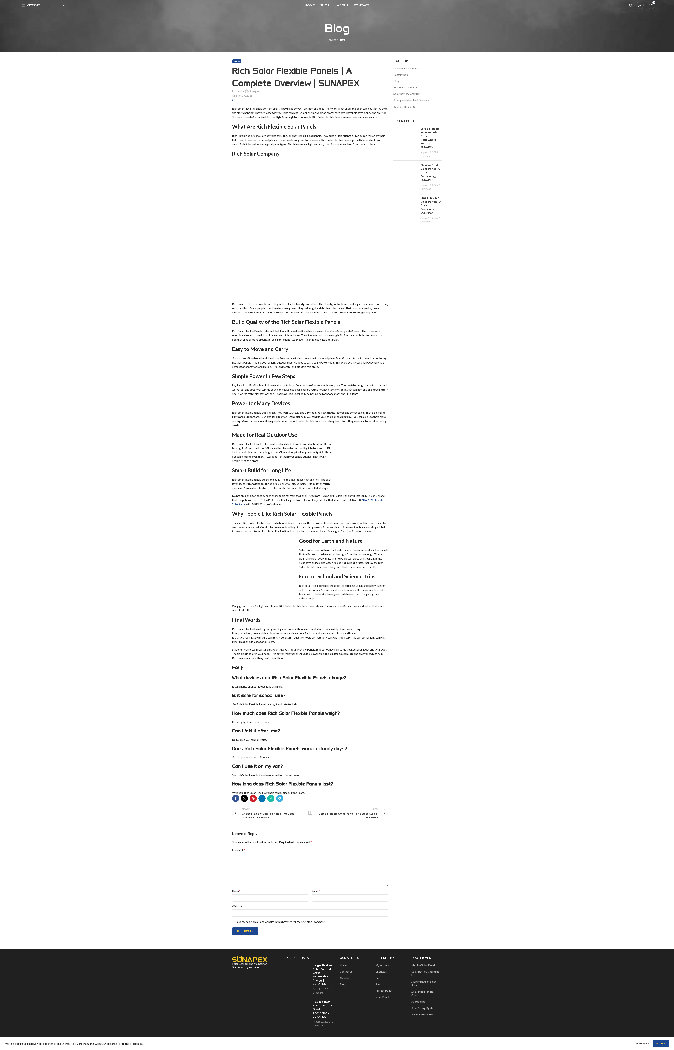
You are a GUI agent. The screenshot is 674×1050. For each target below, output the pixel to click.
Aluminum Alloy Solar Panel (423, 983)
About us (345, 977)
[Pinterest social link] (253, 798)
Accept (660, 1043)
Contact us (346, 971)
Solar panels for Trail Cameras (411, 100)
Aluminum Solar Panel (406, 68)
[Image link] (249, 958)
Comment (238, 849)
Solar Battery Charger (406, 93)
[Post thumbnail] (405, 142)
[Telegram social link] (279, 798)
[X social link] (244, 798)
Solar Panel (382, 997)
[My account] (639, 5)
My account (382, 965)
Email (316, 891)
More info (642, 1043)
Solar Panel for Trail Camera (423, 993)
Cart (378, 977)
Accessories (418, 1001)
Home (332, 39)
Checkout (381, 971)
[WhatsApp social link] (270, 798)
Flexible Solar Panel (405, 87)
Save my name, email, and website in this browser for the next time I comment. (280, 921)
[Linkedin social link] (262, 798)
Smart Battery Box (422, 1014)
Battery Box (400, 74)
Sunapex (254, 91)
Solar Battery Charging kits (425, 973)
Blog (342, 39)
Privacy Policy (384, 990)
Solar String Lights (404, 106)
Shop (378, 984)
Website (237, 906)
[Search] (630, 5)
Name (236, 891)
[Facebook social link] (235, 798)
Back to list (310, 812)
